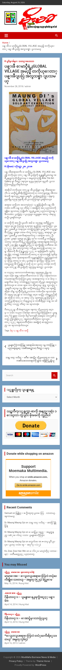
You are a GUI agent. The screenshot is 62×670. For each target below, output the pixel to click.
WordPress (40, 665)
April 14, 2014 (11, 604)
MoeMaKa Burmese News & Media (38, 657)
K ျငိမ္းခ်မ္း (11, 61)
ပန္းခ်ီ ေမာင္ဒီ (22, 330)
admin (28, 86)
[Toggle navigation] (6, 35)
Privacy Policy (16, 661)
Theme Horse (43, 661)
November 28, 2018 (14, 86)
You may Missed (15, 564)
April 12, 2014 (11, 622)
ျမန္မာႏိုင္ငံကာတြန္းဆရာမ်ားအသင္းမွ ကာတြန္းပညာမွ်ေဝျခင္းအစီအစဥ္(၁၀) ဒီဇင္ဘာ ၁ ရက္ (32, 347)
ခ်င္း (12, 330)
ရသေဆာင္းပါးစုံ (27, 572)
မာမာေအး (15, 572)
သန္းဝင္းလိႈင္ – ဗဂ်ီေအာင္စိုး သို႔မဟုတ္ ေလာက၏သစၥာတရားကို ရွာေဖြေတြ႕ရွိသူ (30, 359)
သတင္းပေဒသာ (26, 61)
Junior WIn (10, 593)
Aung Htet (24, 583)
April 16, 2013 (11, 643)
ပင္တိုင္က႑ (7, 572)
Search (54, 375)
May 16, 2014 (11, 583)
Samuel (8, 513)
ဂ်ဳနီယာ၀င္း (9, 614)
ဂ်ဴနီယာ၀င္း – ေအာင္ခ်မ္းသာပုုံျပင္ (26, 618)
